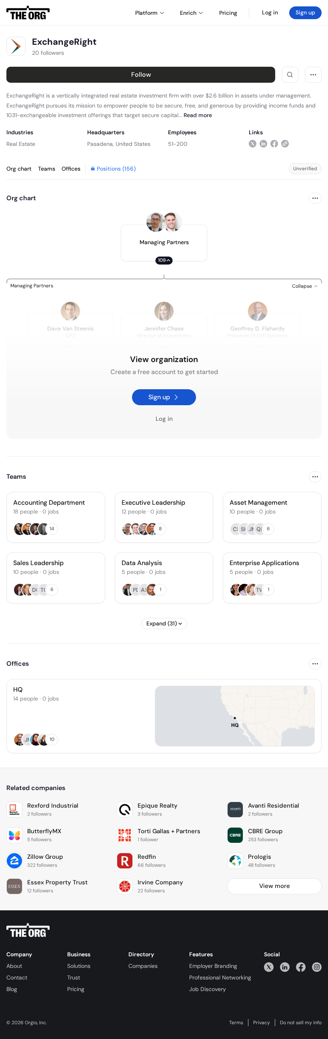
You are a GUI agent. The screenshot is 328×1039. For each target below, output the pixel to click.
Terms (236, 1022)
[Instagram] (317, 967)
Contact (16, 977)
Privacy (261, 1022)
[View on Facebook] (274, 143)
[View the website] (285, 143)
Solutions (78, 965)
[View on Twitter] (252, 143)
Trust (73, 977)
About (14, 965)
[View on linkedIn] (263, 143)
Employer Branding (213, 965)
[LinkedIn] (285, 967)
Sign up (305, 12)
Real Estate (20, 143)
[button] (164, 243)
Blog (11, 989)
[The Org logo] (28, 930)
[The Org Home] (28, 13)
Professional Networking (220, 977)
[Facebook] (301, 967)
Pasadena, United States (118, 143)
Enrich (188, 12)
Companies (143, 965)
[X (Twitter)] (269, 967)
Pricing (75, 989)
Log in (270, 12)
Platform (146, 12)
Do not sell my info (301, 1022)
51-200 (178, 143)
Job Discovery (207, 989)
